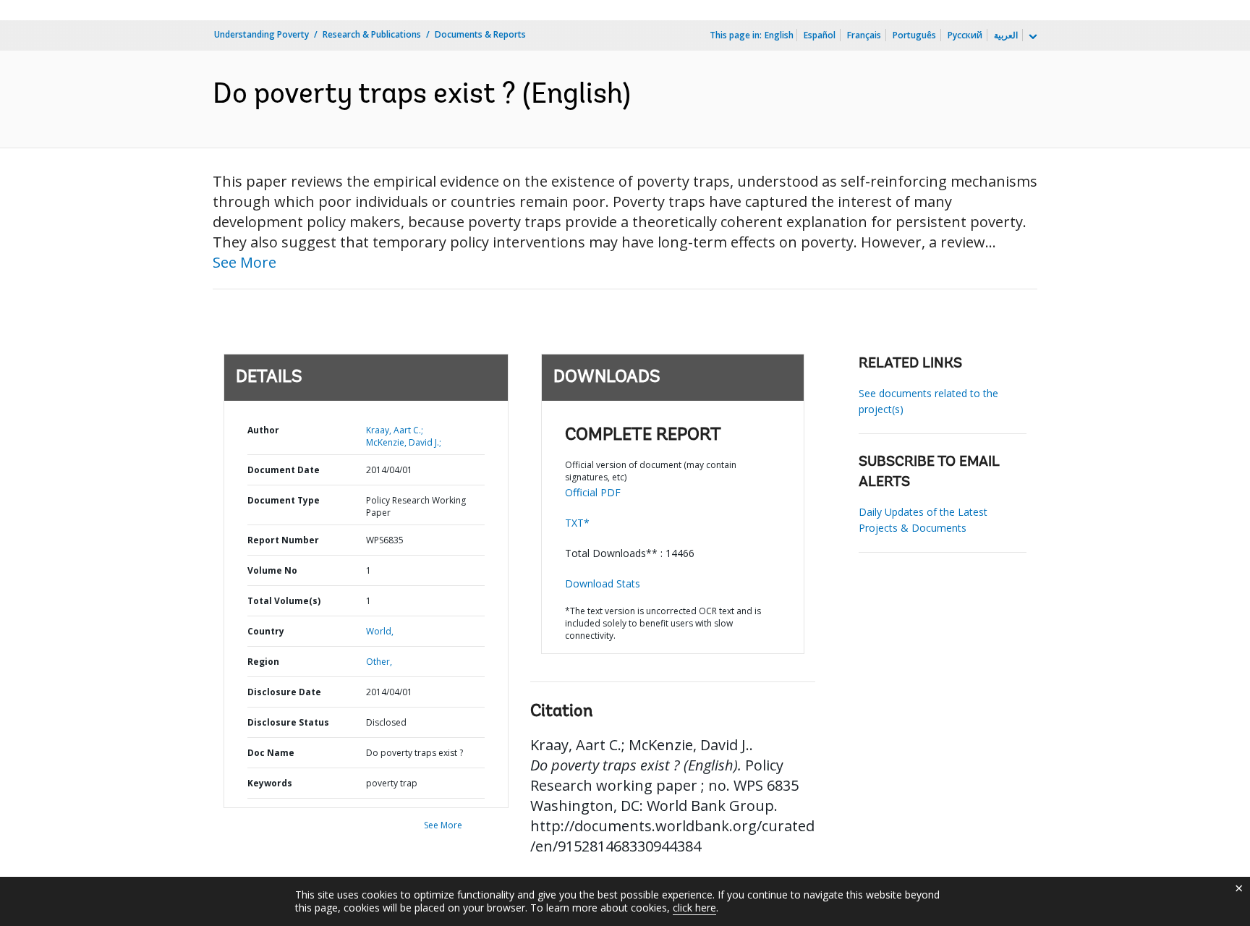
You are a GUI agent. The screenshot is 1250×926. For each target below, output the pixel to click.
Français (864, 35)
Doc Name (270, 753)
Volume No (272, 570)
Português (914, 35)
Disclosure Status (288, 722)
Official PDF (593, 492)
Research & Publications (372, 34)
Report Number (283, 540)
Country (265, 631)
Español (820, 35)
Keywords (269, 783)
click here (694, 907)
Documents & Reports (480, 34)
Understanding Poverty (261, 34)
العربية (1006, 35)
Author (263, 430)
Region (263, 661)
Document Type (283, 500)
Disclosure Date (284, 692)
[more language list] (1031, 37)
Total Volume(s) (283, 601)
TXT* (577, 523)
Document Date (283, 470)
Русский (965, 35)
